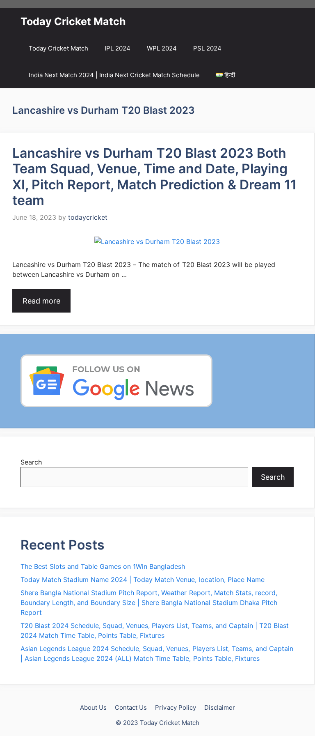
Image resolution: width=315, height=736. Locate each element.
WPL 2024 (162, 48)
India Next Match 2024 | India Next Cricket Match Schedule (114, 75)
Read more (41, 301)
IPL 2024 (117, 48)
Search (31, 462)
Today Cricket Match (73, 21)
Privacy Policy (175, 707)
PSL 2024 (207, 48)
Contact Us (131, 707)
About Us (93, 707)
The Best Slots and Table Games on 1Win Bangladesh (103, 566)
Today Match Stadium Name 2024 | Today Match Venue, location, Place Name (143, 579)
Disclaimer (219, 707)
